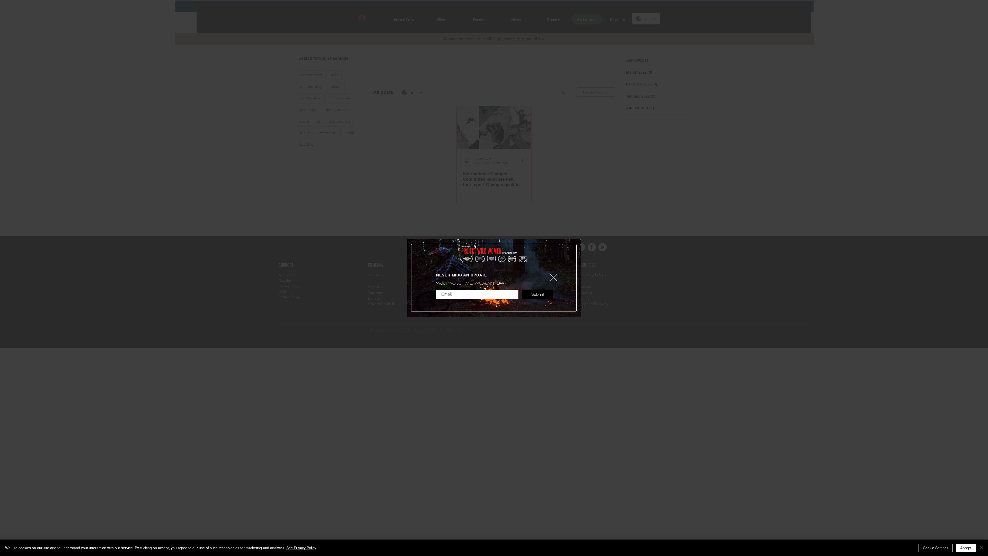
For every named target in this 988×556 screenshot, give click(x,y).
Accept (965, 547)
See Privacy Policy (301, 547)
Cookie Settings (935, 547)
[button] (553, 277)
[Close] (982, 548)
